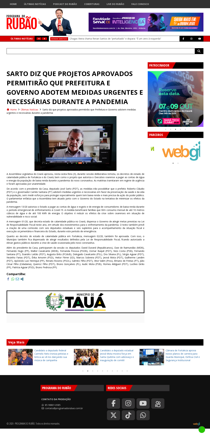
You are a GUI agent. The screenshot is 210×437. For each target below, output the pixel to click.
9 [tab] (122, 371)
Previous (145, 97)
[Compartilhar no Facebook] (8, 279)
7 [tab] (112, 371)
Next (206, 97)
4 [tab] (180, 129)
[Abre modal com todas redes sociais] (22, 279)
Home (13, 4)
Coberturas (91, 4)
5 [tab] (185, 129)
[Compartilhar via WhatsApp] (12, 279)
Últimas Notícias (35, 4)
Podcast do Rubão (65, 4)
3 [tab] (175, 129)
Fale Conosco (140, 4)
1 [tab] (165, 129)
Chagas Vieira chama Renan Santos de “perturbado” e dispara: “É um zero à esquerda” (115, 38)
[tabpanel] (175, 99)
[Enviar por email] (17, 279)
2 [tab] (170, 129)
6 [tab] (107, 371)
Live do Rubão (115, 4)
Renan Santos (59, 39)
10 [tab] (127, 371)
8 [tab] (117, 371)
